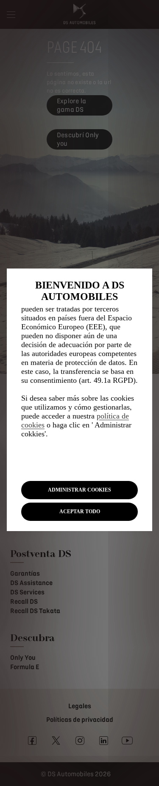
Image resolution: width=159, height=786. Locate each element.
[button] (79, 490)
